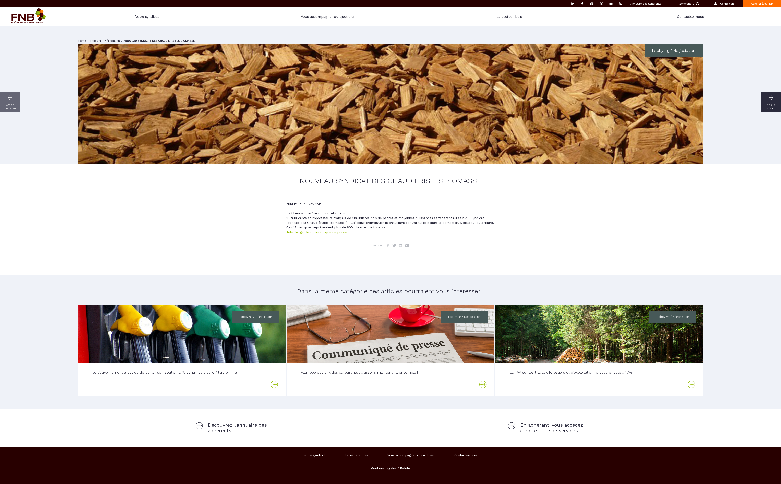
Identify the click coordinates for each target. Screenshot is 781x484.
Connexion (727, 3)
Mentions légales (383, 468)
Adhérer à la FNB (762, 3)
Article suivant (771, 106)
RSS (620, 3)
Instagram (592, 3)
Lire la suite (274, 384)
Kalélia (405, 468)
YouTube (611, 3)
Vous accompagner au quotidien (328, 17)
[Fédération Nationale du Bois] (28, 22)
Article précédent (10, 106)
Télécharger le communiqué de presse (317, 232)
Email (407, 245)
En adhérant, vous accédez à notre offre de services (551, 428)
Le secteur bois (509, 17)
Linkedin (573, 3)
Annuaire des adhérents (645, 3)
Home (82, 40)
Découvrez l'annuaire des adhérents (237, 428)
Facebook (582, 3)
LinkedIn (400, 245)
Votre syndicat (147, 17)
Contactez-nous (466, 455)
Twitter (394, 245)
